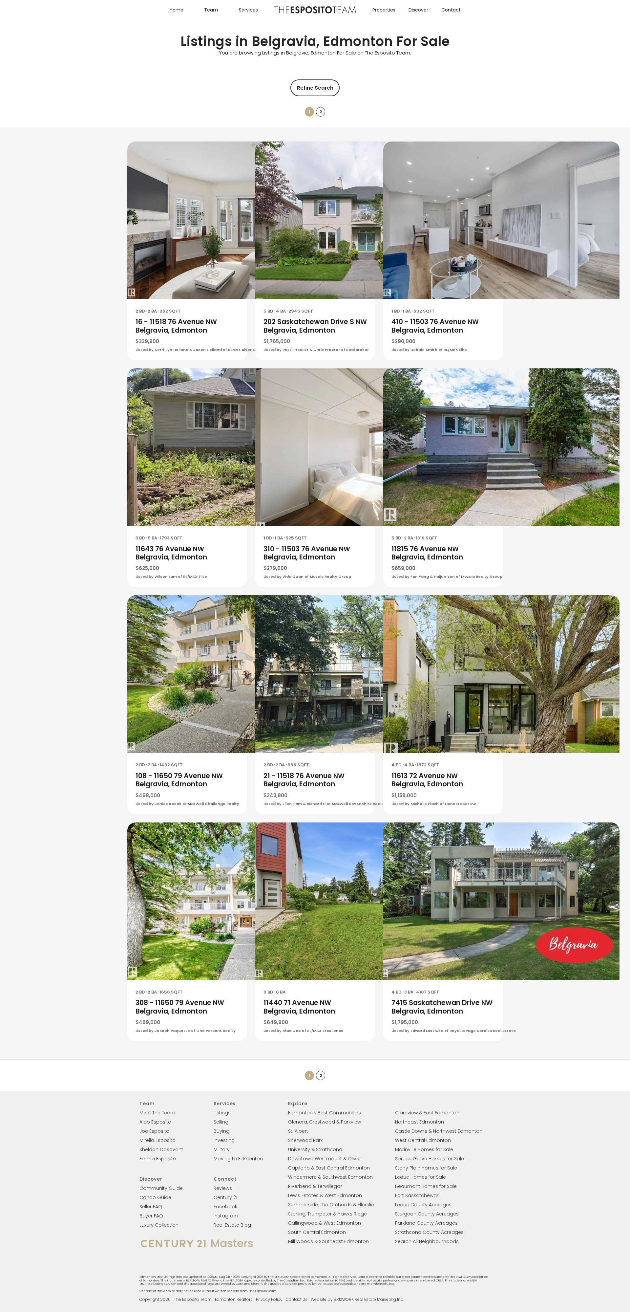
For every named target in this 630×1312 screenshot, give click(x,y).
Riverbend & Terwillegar (315, 1186)
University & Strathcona (315, 1149)
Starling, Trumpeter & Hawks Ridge (327, 1214)
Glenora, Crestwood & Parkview (324, 1122)
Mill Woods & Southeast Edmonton (328, 1241)
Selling (221, 1122)
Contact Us (296, 1299)
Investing (224, 1140)
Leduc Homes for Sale (420, 1177)
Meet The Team (157, 1112)
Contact (451, 10)
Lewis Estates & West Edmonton (325, 1195)
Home (176, 10)
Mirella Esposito (157, 1140)
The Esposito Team (193, 1299)
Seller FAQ (150, 1206)
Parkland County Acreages (426, 1223)
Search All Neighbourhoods (427, 1241)
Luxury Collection (158, 1225)
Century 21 (225, 1197)
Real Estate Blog (232, 1225)
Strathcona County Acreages (429, 1232)
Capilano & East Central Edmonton (329, 1168)
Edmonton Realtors (234, 1299)
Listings (222, 1112)
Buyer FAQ (151, 1216)
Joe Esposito (154, 1131)
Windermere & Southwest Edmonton (330, 1177)
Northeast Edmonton (419, 1122)
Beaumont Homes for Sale (426, 1186)
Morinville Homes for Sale (424, 1149)
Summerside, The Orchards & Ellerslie (331, 1204)
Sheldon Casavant (161, 1149)
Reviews (223, 1188)
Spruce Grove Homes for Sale (429, 1158)
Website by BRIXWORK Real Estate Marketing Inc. (357, 1299)
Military (222, 1149)
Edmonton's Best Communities (324, 1112)
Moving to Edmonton (238, 1158)
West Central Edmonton (423, 1140)
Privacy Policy (269, 1299)
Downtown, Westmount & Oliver (324, 1158)
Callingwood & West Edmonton (324, 1223)
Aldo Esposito (155, 1122)
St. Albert (298, 1131)
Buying (221, 1131)
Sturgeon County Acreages (427, 1214)
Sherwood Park (305, 1140)
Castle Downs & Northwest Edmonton (438, 1131)
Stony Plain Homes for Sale (426, 1168)
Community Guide (161, 1188)
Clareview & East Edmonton (427, 1112)
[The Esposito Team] (315, 13)
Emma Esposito (157, 1158)
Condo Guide (155, 1197)
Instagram (226, 1216)
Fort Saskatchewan (417, 1195)
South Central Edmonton (317, 1232)
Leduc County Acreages (423, 1204)
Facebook (225, 1206)
